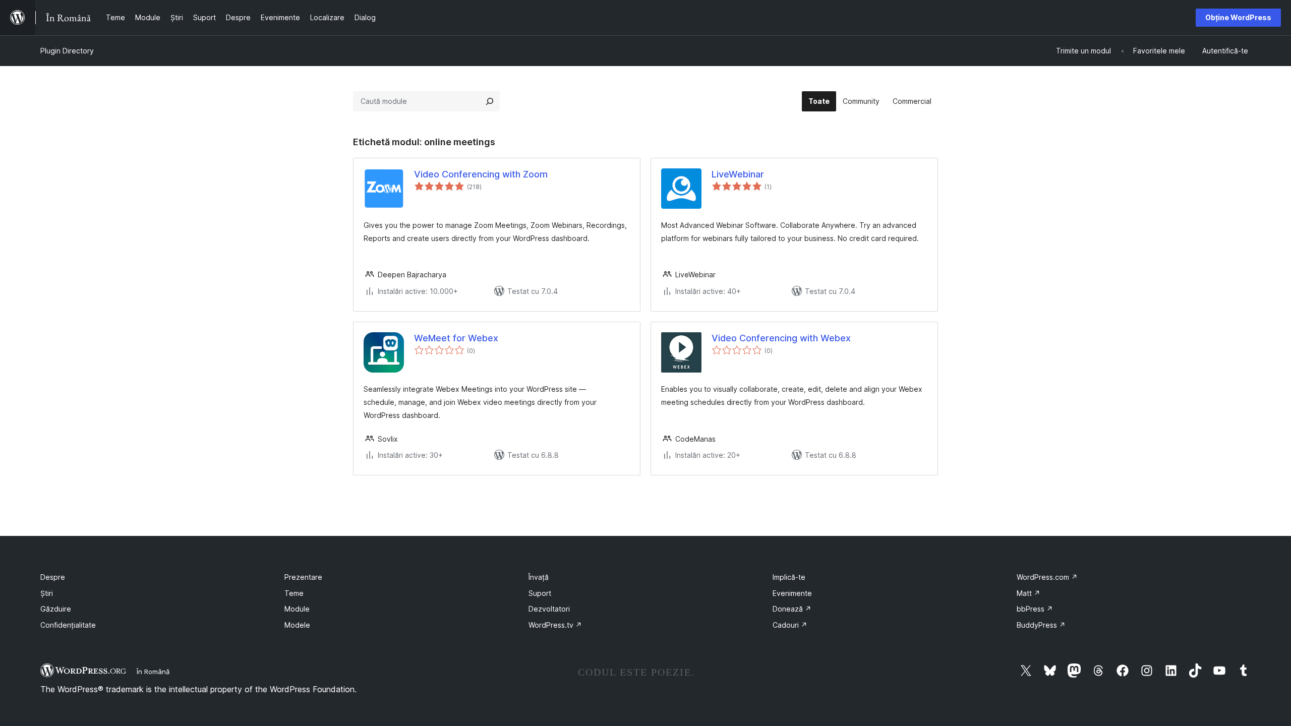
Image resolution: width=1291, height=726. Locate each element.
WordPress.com (1047, 577)
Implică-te (789, 577)
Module (297, 608)
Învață (539, 577)
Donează (792, 608)
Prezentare (303, 577)
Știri (46, 593)
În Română (153, 672)
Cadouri (790, 625)
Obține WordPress (1238, 17)
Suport (540, 593)
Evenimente (792, 593)
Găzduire (55, 608)
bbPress (1035, 608)
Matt (1028, 593)
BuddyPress (1041, 625)
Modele (297, 625)
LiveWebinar (738, 174)
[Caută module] (490, 101)
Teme (294, 593)
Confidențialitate (68, 625)
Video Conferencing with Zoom (481, 174)
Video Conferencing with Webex (781, 338)
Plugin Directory (67, 50)
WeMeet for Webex (456, 338)
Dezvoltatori (549, 608)
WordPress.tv (555, 625)
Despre (52, 577)
